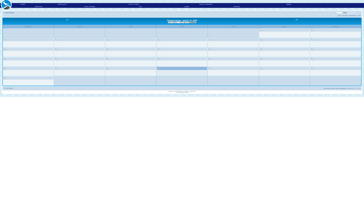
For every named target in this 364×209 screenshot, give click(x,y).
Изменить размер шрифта (359, 12)
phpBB (179, 91)
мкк (140, 6)
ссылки (186, 6)
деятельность (62, 4)
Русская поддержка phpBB (182, 92)
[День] (260, 30)
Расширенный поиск (352, 12)
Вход (359, 15)
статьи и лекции (89, 6)
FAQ (340, 15)
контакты (237, 6)
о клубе (22, 4)
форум (289, 4)
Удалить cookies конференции (339, 88)
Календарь (345, 15)
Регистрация (353, 15)
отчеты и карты (134, 4)
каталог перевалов (205, 4)
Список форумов (9, 12)
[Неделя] (261, 30)
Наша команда (327, 88)
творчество (38, 6)
